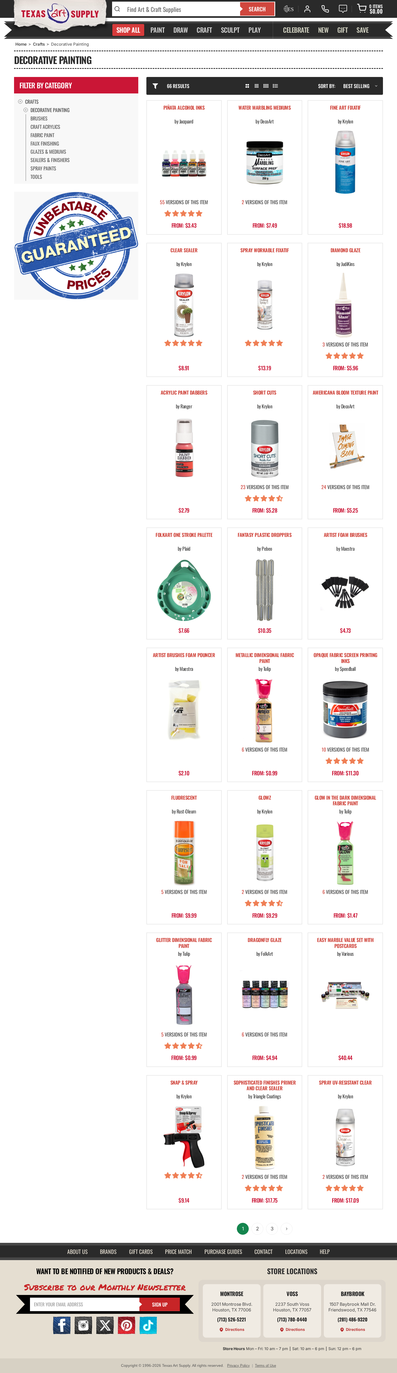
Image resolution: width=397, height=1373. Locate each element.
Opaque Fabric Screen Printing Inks (345, 658)
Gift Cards (141, 1251)
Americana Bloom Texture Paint (345, 393)
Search (257, 9)
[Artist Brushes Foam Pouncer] (184, 710)
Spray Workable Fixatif (264, 250)
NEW (323, 30)
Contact (263, 1251)
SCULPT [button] (230, 30)
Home (21, 44)
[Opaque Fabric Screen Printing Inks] (345, 710)
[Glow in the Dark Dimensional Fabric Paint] (345, 853)
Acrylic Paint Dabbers (184, 393)
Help (325, 1251)
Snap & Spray (184, 1083)
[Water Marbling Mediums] (265, 163)
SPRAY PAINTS (43, 168)
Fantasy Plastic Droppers (264, 535)
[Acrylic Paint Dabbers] (184, 448)
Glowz (264, 798)
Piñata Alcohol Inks (184, 108)
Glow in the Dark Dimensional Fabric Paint (345, 801)
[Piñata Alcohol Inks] (184, 163)
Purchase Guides (223, 1251)
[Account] (307, 9)
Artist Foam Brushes (345, 535)
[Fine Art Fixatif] (345, 163)
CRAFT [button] (204, 30)
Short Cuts (264, 393)
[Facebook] (61, 1332)
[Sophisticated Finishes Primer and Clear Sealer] (265, 1137)
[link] (80, 118)
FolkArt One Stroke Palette (184, 535)
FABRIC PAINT (42, 135)
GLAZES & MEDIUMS (48, 151)
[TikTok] (148, 1332)
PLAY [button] (254, 30)
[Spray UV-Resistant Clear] (345, 1137)
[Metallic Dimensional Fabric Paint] (265, 710)
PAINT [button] (157, 30)
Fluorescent (184, 798)
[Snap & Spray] (184, 1137)
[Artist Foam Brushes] (345, 590)
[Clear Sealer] (184, 305)
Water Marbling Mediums (264, 108)
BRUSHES (39, 118)
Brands (108, 1251)
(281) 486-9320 (353, 1319)
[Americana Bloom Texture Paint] (345, 448)
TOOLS (36, 176)
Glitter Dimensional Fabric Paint (184, 943)
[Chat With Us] (343, 9)
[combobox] (180, 9)
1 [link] (243, 1228)
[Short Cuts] (265, 448)
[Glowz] (265, 853)
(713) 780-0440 (292, 1319)
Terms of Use (265, 1366)
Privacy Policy (238, 1366)
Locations (296, 1251)
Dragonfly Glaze (265, 940)
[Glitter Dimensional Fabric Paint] (184, 995)
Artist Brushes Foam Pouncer (184, 655)
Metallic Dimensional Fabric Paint (264, 658)
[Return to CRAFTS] (25, 110)
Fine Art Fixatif (345, 108)
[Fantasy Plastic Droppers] (265, 590)
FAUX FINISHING (45, 143)
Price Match (178, 1251)
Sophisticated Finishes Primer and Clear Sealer (265, 1086)
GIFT (342, 30)
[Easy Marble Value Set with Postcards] (345, 995)
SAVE (362, 30)
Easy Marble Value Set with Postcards (345, 943)
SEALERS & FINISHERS (50, 159)
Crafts (39, 44)
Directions (234, 1329)
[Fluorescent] (184, 853)
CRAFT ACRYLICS (45, 126)
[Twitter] (105, 1332)
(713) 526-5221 (231, 1319)
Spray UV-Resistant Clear (345, 1083)
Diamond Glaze (346, 250)
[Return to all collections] (20, 101)
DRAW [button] (180, 30)
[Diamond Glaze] (345, 305)
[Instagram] (83, 1332)
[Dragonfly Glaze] (265, 995)
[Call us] (325, 9)
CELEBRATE (296, 30)
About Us (77, 1251)
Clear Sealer (183, 250)
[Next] (286, 1229)
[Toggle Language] (288, 8)
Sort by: (326, 85)
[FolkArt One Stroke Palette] (184, 590)
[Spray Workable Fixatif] (265, 305)
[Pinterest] (126, 1332)
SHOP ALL (128, 30)
